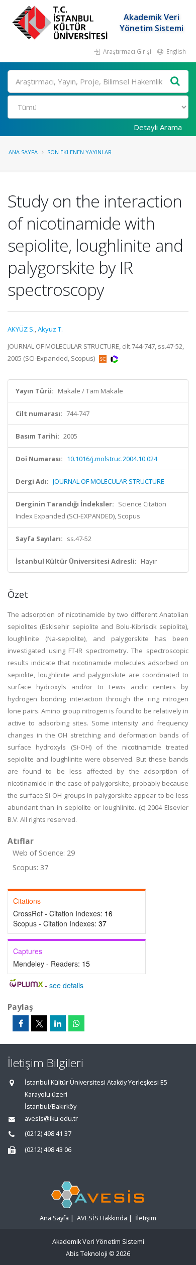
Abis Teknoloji (87, 1253)
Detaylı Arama (158, 127)
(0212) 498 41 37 (48, 1133)
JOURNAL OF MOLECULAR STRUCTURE (108, 481)
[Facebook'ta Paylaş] (21, 1023)
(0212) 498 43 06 (48, 1149)
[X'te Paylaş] (39, 1023)
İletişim (145, 1218)
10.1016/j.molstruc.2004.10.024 (112, 458)
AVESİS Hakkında (102, 1218)
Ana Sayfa (23, 152)
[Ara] (175, 81)
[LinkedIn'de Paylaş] (58, 1023)
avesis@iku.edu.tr (51, 1118)
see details (66, 985)
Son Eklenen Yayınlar (79, 152)
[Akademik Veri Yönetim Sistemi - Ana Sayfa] (61, 22)
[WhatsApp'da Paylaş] (76, 1023)
